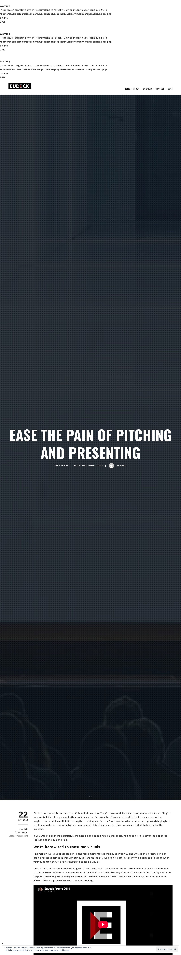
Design (91, 465)
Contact (160, 89)
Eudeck (99, 465)
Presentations (22, 836)
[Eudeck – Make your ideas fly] (19, 85)
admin (123, 465)
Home (127, 89)
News (170, 89)
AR (85, 465)
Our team (147, 89)
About (136, 89)
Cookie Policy (65, 950)
